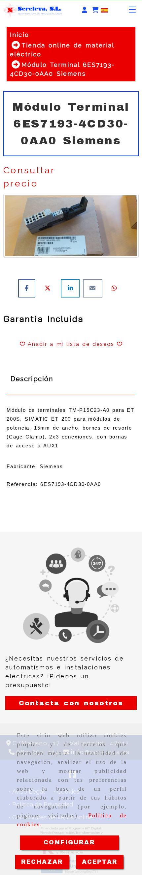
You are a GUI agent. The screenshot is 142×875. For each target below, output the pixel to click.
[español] (104, 9)
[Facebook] (28, 288)
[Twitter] (50, 288)
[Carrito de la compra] (95, 10)
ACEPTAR (100, 862)
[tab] (71, 378)
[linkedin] (72, 288)
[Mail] (94, 288)
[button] (84, 10)
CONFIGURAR (69, 842)
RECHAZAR (42, 862)
